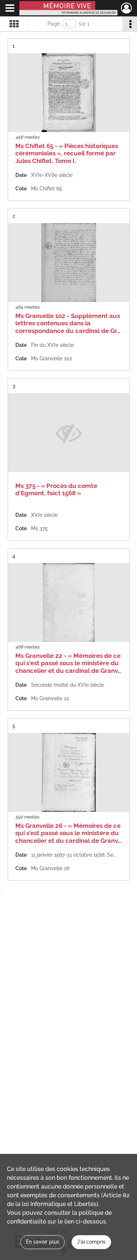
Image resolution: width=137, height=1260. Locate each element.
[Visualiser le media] (68, 92)
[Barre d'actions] (129, 23)
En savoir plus (42, 1242)
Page (53, 24)
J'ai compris (91, 1242)
